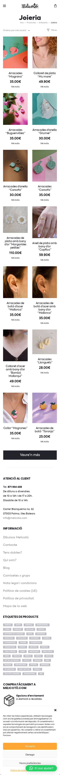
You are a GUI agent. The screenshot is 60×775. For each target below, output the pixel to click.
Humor (22, 647)
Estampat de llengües (14, 634)
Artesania (43, 23)
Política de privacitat (18, 598)
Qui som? (9, 560)
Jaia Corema (10, 651)
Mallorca (47, 651)
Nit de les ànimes (12, 660)
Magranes (34, 651)
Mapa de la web (15, 606)
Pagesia (37, 660)
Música (28, 656)
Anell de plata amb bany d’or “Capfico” (44, 246)
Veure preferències (30, 763)
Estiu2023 (41, 634)
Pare (47, 660)
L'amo (22, 651)
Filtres (54, 30)
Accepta (30, 746)
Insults (45, 647)
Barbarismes (42, 625)
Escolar (30, 629)
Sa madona (9, 669)
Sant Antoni (24, 669)
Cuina (7, 629)
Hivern (23, 642)
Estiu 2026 (22, 638)
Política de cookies (18, 770)
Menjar (17, 656)
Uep (41, 674)
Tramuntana (29, 674)
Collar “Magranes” (15, 428)
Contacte (10, 545)
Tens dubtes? (12, 552)
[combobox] (16, 30)
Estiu (30, 634)
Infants (33, 647)
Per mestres (21, 665)
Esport (41, 629)
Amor (18, 625)
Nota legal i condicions (20, 583)
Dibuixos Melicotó (16, 537)
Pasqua (8, 665)
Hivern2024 (36, 642)
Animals (28, 625)
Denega (30, 755)
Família (47, 638)
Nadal (38, 656)
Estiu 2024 (9, 638)
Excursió (35, 638)
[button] (55, 710)
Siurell (37, 669)
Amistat (8, 625)
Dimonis (17, 629)
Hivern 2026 (10, 647)
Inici (22, 23)
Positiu (33, 665)
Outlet (27, 660)
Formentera (10, 642)
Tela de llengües (12, 674)
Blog (6, 567)
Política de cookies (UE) (20, 590)
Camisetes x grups (16, 575)
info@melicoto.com (15, 518)
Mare (7, 656)
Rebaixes (45, 665)
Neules (49, 656)
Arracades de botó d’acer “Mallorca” (15, 306)
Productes (31, 23)
